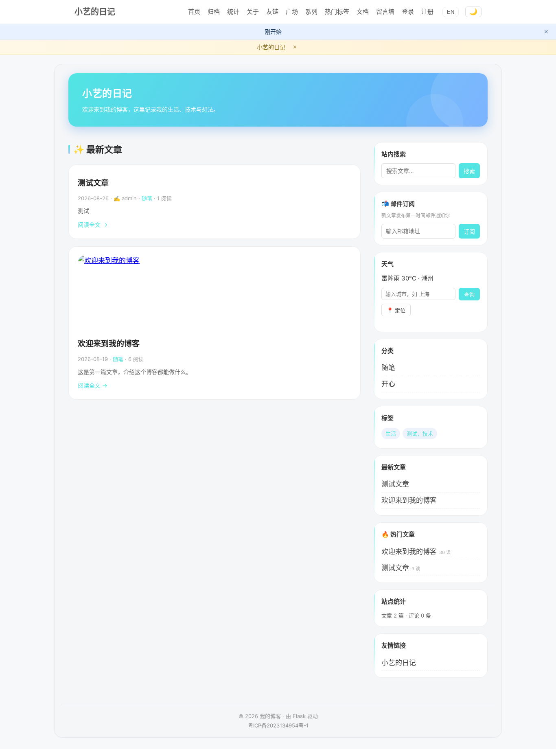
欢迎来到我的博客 (109, 343)
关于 (253, 11)
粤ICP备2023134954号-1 (278, 725)
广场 (292, 11)
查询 (469, 294)
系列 (311, 11)
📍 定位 (396, 310)
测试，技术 (420, 433)
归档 (214, 11)
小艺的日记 (94, 12)
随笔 (147, 198)
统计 (233, 11)
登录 (408, 11)
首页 (194, 11)
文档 (363, 11)
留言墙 (385, 11)
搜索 (469, 171)
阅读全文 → (92, 224)
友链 (272, 11)
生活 (390, 433)
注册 (427, 11)
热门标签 (337, 11)
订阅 (469, 231)
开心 (388, 384)
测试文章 (93, 183)
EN (450, 12)
